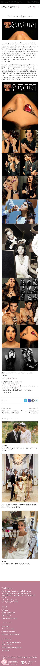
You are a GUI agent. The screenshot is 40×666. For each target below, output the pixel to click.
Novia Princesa (19, 504)
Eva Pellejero (7, 504)
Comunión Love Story (11, 507)
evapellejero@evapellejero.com (12, 647)
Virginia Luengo (15, 386)
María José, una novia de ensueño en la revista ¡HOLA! (20, 449)
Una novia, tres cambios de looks (16, 564)
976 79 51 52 (6, 650)
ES (36, 657)
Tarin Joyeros (12, 378)
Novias (4, 445)
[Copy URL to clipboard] (36, 400)
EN (4, 659)
